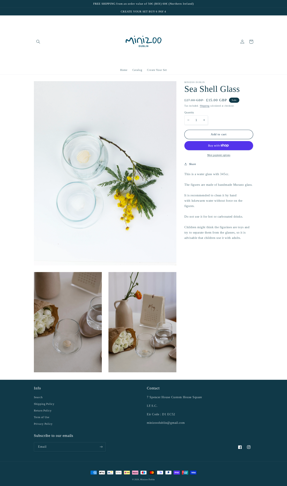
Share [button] (192, 163)
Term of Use (41, 417)
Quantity (189, 112)
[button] (38, 41)
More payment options (218, 155)
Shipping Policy (44, 403)
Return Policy (42, 410)
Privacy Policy (43, 423)
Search (38, 397)
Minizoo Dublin (147, 479)
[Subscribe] (101, 446)
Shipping (204, 105)
